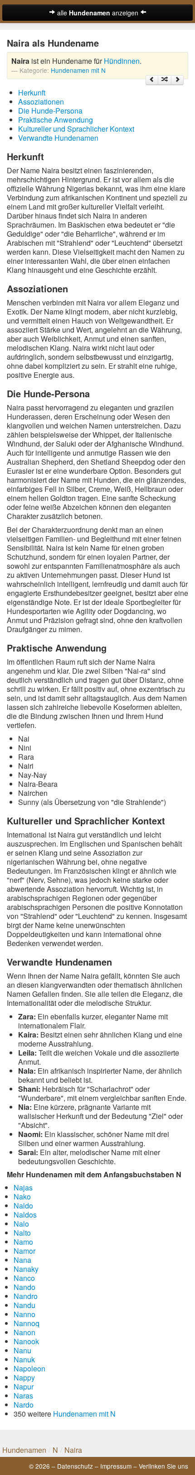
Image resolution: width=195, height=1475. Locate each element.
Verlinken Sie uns (163, 1465)
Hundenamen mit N (78, 70)
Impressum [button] (116, 1465)
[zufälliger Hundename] (164, 80)
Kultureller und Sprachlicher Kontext (76, 129)
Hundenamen (24, 1450)
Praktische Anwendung (55, 119)
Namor (24, 1251)
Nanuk (24, 1359)
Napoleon (29, 1368)
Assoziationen (41, 101)
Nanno (24, 1314)
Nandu (24, 1305)
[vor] (177, 80)
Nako (22, 1196)
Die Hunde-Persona (50, 110)
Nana (22, 1260)
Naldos (25, 1214)
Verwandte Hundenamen (58, 138)
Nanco (24, 1278)
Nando (24, 1287)
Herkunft (31, 92)
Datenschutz (75, 1465)
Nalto (22, 1233)
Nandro (26, 1296)
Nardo (24, 1404)
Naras (23, 1395)
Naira (73, 1450)
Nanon (24, 1332)
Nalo (21, 1223)
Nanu (22, 1350)
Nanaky (26, 1269)
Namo (23, 1242)
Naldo (23, 1205)
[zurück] (152, 80)
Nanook (26, 1341)
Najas (23, 1187)
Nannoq (26, 1323)
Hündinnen (122, 61)
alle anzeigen (97, 12)
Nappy (24, 1377)
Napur (24, 1386)
